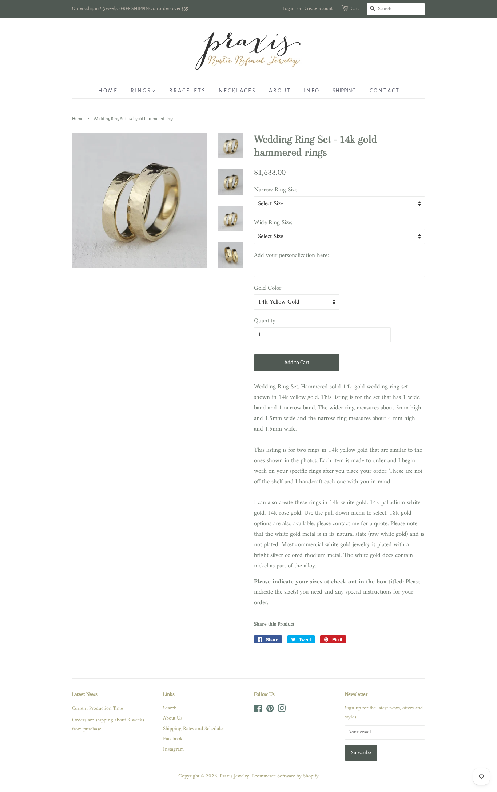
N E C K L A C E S (237, 91)
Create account (319, 8)
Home (77, 118)
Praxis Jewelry (234, 776)
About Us (172, 718)
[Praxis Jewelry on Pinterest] (270, 710)
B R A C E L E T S (187, 91)
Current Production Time (97, 708)
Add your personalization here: (291, 255)
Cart (355, 8)
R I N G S (141, 91)
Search (169, 708)
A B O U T (279, 91)
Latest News (85, 694)
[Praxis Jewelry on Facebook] (258, 710)
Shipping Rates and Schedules (193, 728)
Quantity (264, 321)
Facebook (173, 739)
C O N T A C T (384, 91)
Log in (288, 8)
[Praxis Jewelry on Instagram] (282, 710)
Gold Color (267, 288)
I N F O (311, 91)
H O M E (107, 91)
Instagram (173, 749)
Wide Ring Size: (273, 223)
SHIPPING (344, 91)
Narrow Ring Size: (276, 190)
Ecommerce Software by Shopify (285, 776)
